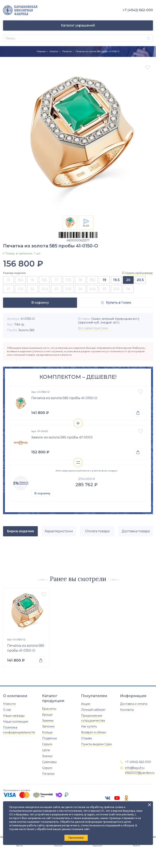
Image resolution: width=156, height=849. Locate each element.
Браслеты (49, 709)
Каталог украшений (78, 25)
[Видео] (86, 223)
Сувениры (49, 762)
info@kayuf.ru (134, 768)
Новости (9, 704)
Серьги (47, 744)
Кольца (47, 732)
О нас (7, 710)
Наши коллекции (15, 721)
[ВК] (107, 798)
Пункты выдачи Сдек (96, 744)
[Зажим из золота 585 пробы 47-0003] (20, 443)
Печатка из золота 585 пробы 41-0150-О (64, 398)
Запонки (48, 726)
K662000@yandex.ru (140, 773)
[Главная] (20, 10)
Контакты (127, 710)
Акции (85, 704)
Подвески (49, 738)
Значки (47, 756)
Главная (41, 51)
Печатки (67, 51)
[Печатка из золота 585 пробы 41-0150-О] (20, 403)
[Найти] (148, 38)
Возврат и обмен (93, 732)
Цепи (46, 750)
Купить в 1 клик (116, 302)
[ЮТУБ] (117, 798)
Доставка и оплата (133, 704)
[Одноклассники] (126, 798)
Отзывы (86, 738)
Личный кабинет (93, 710)
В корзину (42, 493)
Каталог (54, 51)
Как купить (89, 726)
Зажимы (48, 720)
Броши (47, 714)
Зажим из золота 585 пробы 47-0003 (62, 437)
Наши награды (14, 715)
